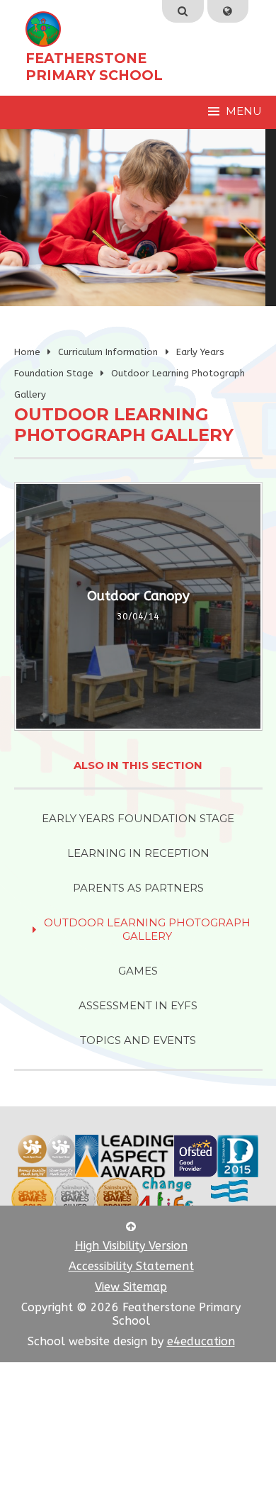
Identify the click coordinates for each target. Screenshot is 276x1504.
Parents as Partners (138, 887)
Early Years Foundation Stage (138, 818)
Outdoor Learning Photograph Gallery (147, 929)
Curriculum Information (108, 352)
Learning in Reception (138, 853)
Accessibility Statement (131, 1266)
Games (138, 970)
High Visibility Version (131, 1245)
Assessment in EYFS (138, 1005)
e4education (201, 1341)
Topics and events (138, 1040)
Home (27, 352)
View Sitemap (131, 1286)
